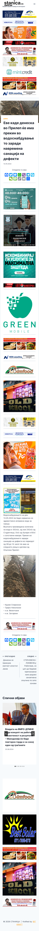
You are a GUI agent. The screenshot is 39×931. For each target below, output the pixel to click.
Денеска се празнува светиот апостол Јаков (10, 663)
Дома (5, 118)
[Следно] (33, 733)
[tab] (15, 766)
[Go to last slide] (6, 733)
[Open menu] (34, 4)
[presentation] (19, 714)
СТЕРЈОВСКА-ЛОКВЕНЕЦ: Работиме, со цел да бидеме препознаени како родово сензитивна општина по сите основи (28, 670)
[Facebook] (6, 175)
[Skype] (32, 175)
